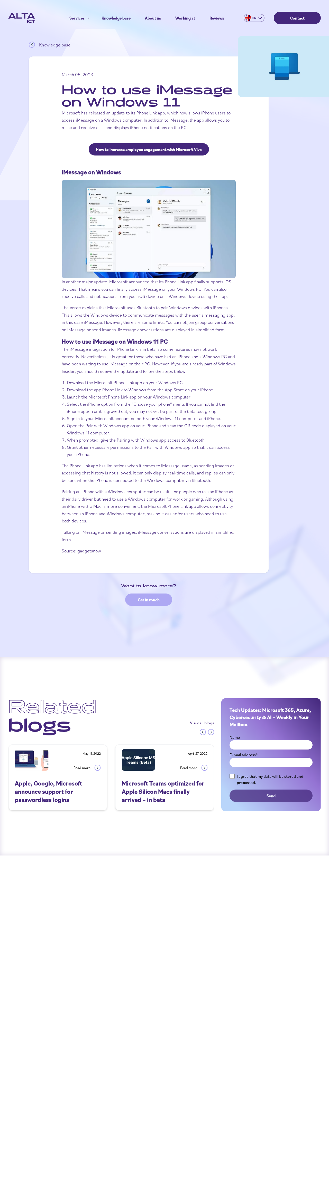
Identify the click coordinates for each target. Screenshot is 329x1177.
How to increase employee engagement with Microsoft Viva (149, 149)
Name (235, 737)
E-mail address (244, 754)
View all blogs (202, 722)
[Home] (21, 18)
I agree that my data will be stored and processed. (270, 779)
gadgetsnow (89, 550)
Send (271, 795)
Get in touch (149, 599)
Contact (297, 18)
